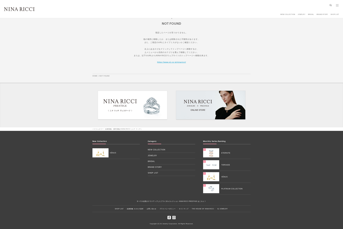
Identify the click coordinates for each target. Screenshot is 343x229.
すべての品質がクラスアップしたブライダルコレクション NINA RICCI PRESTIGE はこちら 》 (171, 201)
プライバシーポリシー (168, 209)
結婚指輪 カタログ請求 (135, 209)
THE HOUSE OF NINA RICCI (203, 209)
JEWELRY (302, 14)
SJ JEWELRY (222, 209)
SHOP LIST (334, 14)
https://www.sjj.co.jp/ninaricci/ (171, 62)
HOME (94, 76)
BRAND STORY (322, 14)
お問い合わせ (151, 209)
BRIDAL (311, 14)
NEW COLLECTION (287, 14)
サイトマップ (184, 209)
